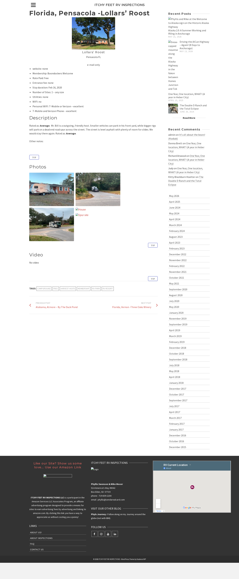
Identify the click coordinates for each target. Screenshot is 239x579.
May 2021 (174, 283)
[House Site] (51, 189)
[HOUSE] (81, 210)
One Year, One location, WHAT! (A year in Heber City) (186, 95)
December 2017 (177, 388)
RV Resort (108, 288)
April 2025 (174, 201)
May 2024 (174, 213)
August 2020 (176, 295)
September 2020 (178, 289)
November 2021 (177, 271)
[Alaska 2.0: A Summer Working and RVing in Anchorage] (189, 23)
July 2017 (174, 406)
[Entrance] (51, 224)
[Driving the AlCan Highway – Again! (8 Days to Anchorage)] (173, 65)
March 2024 (175, 225)
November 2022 (177, 260)
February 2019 (177, 342)
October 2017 (176, 394)
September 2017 (178, 400)
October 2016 (176, 441)
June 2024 (174, 207)
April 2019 (174, 330)
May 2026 (174, 195)
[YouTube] (108, 534)
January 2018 (176, 382)
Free (55, 288)
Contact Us (37, 549)
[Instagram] (101, 534)
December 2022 (177, 254)
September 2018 (178, 359)
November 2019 (177, 318)
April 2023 (174, 242)
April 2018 (174, 377)
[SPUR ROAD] (98, 189)
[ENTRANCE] (51, 224)
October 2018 (176, 353)
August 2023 (176, 236)
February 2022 (177, 266)
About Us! (36, 532)
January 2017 (176, 429)
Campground (44, 288)
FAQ (32, 543)
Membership (83, 288)
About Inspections (41, 538)
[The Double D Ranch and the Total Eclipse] (173, 108)
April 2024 (174, 219)
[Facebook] (94, 534)
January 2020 (176, 312)
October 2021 (176, 277)
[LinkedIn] (115, 534)
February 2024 (177, 231)
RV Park (96, 288)
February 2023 (177, 248)
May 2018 (174, 371)
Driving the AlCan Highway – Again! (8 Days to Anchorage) (194, 45)
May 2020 (174, 306)
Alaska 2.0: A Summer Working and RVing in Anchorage (187, 32)
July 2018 (174, 365)
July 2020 (174, 301)
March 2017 (175, 417)
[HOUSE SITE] (51, 189)
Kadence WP (141, 559)
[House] (81, 210)
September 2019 (178, 324)
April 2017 (174, 412)
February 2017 (177, 423)
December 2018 (177, 347)
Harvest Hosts (68, 288)
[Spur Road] (98, 189)
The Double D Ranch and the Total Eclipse (193, 107)
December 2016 (177, 435)
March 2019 (175, 336)
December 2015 (177, 447)
